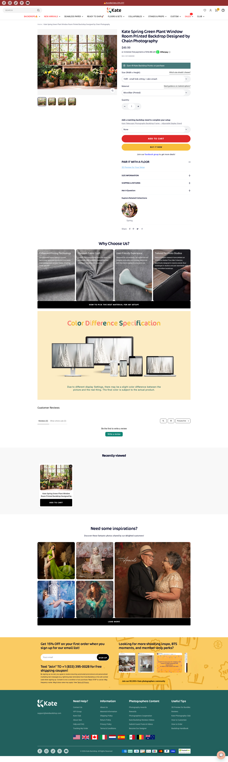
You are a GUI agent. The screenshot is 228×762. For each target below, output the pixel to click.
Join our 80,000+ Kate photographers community (143, 681)
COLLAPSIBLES (135, 16)
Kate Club (77, 716)
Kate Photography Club (181, 716)
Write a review (114, 434)
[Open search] (163, 421)
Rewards (132, 711)
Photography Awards (138, 707)
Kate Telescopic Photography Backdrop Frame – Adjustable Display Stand (152, 123)
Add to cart (56, 502)
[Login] (210, 10)
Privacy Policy (105, 724)
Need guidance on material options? (177, 86)
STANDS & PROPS (156, 16)
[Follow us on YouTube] (28, 3)
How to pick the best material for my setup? (114, 305)
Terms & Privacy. (83, 682)
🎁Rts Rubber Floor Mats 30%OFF (114, 3)
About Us (104, 707)
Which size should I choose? (180, 72)
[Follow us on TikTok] (16, 3)
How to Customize (178, 720)
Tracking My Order (80, 728)
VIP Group (77, 711)
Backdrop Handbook (179, 728)
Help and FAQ (78, 724)
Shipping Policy (106, 716)
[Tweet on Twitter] (137, 229)
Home (39, 24)
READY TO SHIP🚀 (95, 16)
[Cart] (216, 10)
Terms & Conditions (108, 728)
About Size (77, 720)
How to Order (176, 724)
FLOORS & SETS (115, 16)
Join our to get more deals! (156, 154)
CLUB (199, 16)
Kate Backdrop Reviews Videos (141, 720)
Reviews (174, 711)
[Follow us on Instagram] (10, 3)
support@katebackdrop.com (49, 713)
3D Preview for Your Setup (133, 167)
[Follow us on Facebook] (4, 3)
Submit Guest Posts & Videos (141, 724)
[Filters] (171, 421)
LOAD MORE (114, 622)
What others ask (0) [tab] (58, 421)
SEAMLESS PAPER (72, 16)
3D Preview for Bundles (180, 707)
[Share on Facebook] (129, 229)
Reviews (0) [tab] (43, 421)
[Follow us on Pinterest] (22, 3)
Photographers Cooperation (140, 716)
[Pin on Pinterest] (133, 229)
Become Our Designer (138, 728)
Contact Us (77, 707)
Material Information (108, 711)
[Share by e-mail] (142, 229)
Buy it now (156, 147)
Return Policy (105, 720)
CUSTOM (174, 16)
